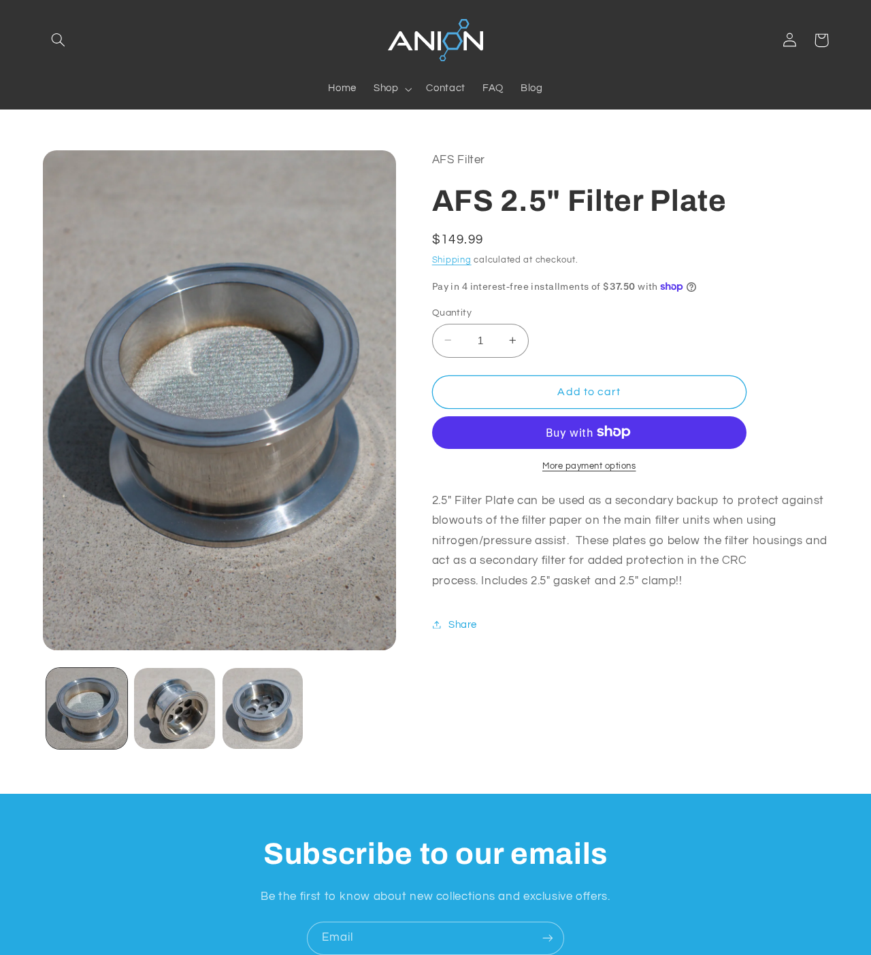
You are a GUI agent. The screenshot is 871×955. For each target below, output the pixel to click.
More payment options (589, 465)
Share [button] (462, 624)
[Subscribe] (547, 938)
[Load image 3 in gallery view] (263, 708)
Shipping (452, 260)
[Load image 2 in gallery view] (174, 708)
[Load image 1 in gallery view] (86, 708)
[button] (58, 40)
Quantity (452, 312)
